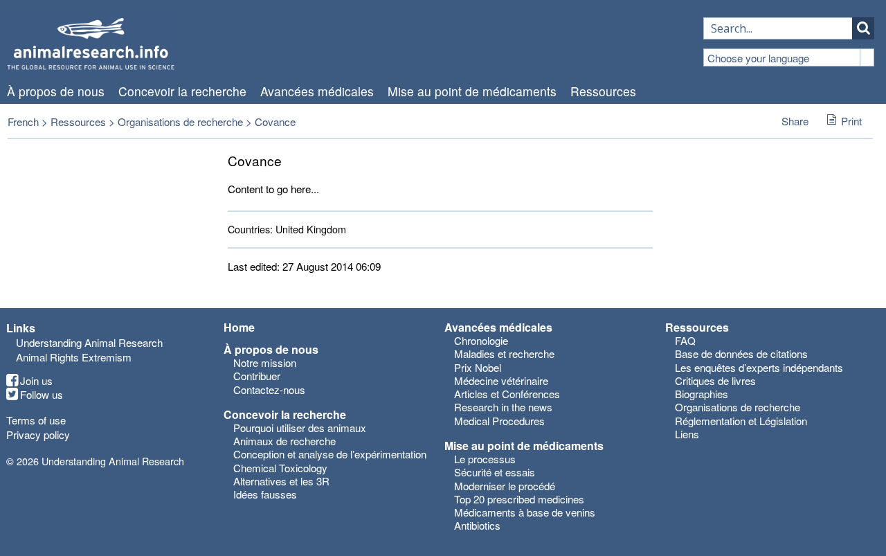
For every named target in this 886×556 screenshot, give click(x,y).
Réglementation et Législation (741, 421)
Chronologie (481, 340)
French (23, 121)
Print (851, 121)
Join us (36, 381)
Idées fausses (265, 494)
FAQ (685, 340)
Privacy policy (38, 434)
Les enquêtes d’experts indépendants (759, 367)
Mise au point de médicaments (472, 91)
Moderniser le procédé (504, 486)
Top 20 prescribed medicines (519, 499)
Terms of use (36, 420)
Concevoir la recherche (182, 91)
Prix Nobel (477, 367)
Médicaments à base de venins (524, 512)
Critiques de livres (715, 380)
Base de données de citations (741, 353)
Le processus (485, 459)
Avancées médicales (317, 91)
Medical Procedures (499, 421)
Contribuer (256, 376)
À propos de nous (56, 91)
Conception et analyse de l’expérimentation (329, 454)
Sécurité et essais (494, 472)
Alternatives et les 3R (281, 481)
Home (239, 327)
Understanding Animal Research (89, 342)
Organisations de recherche (180, 121)
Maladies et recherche (504, 353)
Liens (687, 434)
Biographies (701, 394)
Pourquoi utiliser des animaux (299, 427)
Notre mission (264, 362)
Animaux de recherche (284, 441)
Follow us (41, 395)
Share (794, 121)
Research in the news (503, 407)
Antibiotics (477, 525)
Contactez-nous (269, 389)
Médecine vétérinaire (501, 380)
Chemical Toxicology (280, 468)
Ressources (603, 91)
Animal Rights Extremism (74, 357)
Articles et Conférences (507, 394)
